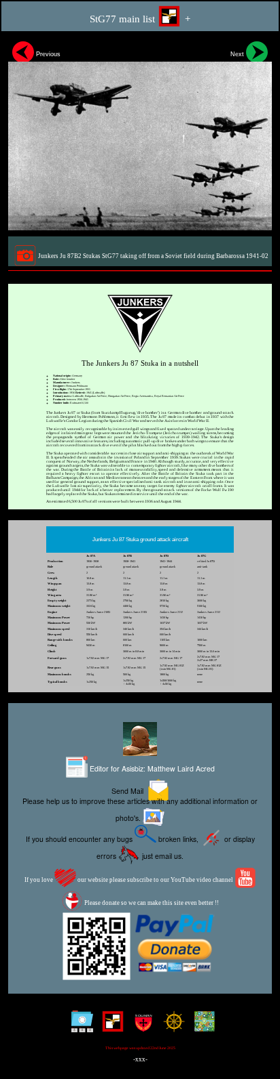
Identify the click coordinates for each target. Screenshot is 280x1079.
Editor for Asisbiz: (151, 768)
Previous (47, 54)
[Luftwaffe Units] (109, 1026)
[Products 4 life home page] (201, 1026)
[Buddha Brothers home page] (171, 1026)
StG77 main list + (140, 19)
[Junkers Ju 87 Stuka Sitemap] (79, 1026)
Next (238, 54)
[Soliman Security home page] (140, 1026)
